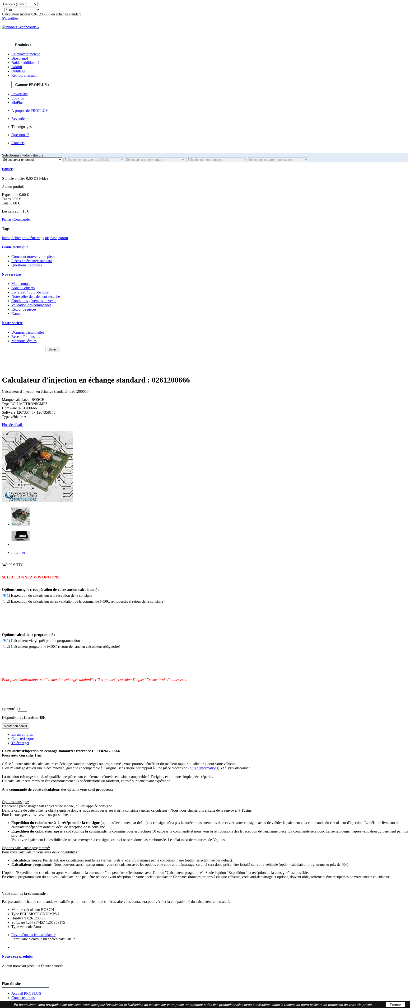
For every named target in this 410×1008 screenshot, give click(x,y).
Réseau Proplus (23, 337)
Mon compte (20, 284)
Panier (7, 169)
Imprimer (18, 552)
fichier (16, 238)
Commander (21, 219)
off (47, 238)
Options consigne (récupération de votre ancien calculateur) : (50, 589)
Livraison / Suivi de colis (30, 292)
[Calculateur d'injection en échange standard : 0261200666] (20, 524)
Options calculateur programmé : (28, 635)
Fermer (395, 1005)
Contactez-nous (23, 998)
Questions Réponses (26, 265)
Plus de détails (12, 425)
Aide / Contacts (23, 288)
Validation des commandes (31, 305)
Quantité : (9, 709)
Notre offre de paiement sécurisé (35, 296)
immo (6, 238)
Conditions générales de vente (33, 301)
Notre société (12, 323)
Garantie (17, 314)
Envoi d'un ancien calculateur (33, 935)
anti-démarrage (33, 238)
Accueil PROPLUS (26, 993)
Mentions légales (24, 341)
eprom (63, 238)
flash (53, 238)
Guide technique (15, 247)
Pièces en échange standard (31, 261)
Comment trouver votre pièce (33, 257)
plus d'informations (204, 768)
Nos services (11, 274)
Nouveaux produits (17, 956)
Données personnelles (27, 332)
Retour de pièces (23, 309)
